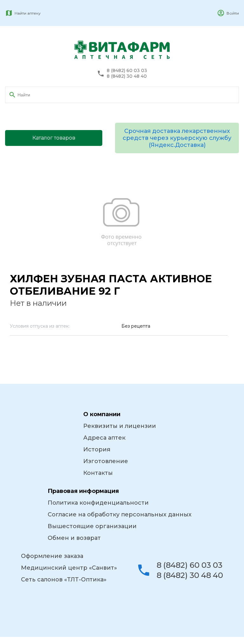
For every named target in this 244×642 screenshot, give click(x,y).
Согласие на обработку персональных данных (120, 514)
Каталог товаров (53, 138)
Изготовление (105, 461)
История (96, 449)
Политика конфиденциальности (98, 502)
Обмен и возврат (74, 537)
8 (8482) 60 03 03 (127, 70)
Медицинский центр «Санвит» (69, 567)
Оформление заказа (52, 556)
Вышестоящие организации (92, 526)
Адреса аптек (104, 437)
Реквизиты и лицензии (119, 426)
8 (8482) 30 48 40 (127, 76)
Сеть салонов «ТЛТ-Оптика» (63, 579)
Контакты (98, 472)
